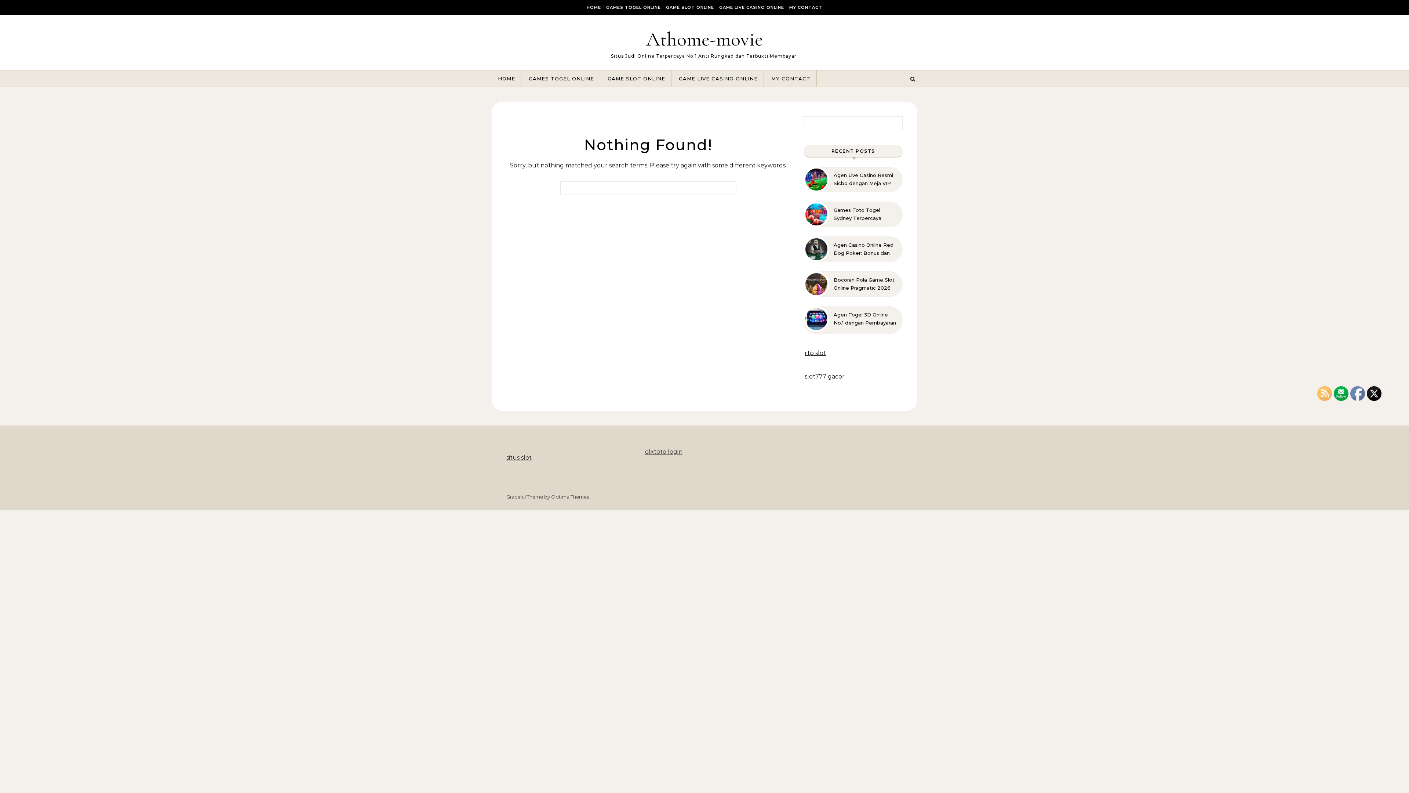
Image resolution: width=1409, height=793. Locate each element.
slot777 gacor (825, 376)
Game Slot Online (690, 7)
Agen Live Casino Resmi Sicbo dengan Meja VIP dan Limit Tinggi (863, 179)
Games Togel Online (633, 7)
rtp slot (815, 353)
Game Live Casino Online (751, 7)
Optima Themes (570, 497)
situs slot (519, 457)
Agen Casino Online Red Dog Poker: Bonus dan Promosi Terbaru (863, 249)
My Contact (805, 7)
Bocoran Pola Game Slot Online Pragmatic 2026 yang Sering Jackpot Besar (864, 284)
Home (594, 7)
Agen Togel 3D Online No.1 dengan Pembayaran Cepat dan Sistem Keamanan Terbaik (865, 319)
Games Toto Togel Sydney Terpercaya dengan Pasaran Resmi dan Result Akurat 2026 (863, 214)
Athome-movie (704, 39)
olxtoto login (663, 451)
